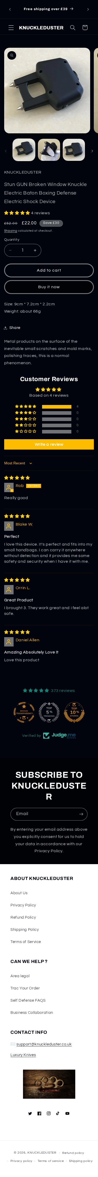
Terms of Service (25, 942)
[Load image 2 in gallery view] (49, 150)
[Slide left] (5, 151)
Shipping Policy (24, 930)
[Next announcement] (88, 9)
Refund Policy (23, 917)
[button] (11, 27)
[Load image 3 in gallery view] (74, 150)
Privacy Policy (23, 905)
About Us (19, 893)
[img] (17, 478)
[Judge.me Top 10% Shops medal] (74, 712)
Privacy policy (21, 1161)
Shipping (10, 230)
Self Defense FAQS (28, 1000)
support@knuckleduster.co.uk (44, 1044)
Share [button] (14, 328)
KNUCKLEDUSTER (41, 1153)
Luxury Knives (23, 1055)
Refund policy (73, 1153)
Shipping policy (81, 1161)
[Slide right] (92, 151)
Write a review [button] (49, 444)
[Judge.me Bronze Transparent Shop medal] (24, 712)
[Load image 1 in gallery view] (24, 150)
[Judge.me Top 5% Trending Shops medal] (49, 712)
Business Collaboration (31, 1013)
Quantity (11, 240)
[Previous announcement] (10, 9)
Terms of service (51, 1161)
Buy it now (49, 287)
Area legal (20, 976)
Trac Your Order (25, 988)
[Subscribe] (81, 814)
